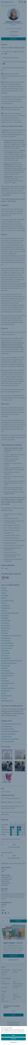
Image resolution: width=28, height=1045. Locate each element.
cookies (6, 1029)
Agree (13, 1035)
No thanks (13, 1038)
